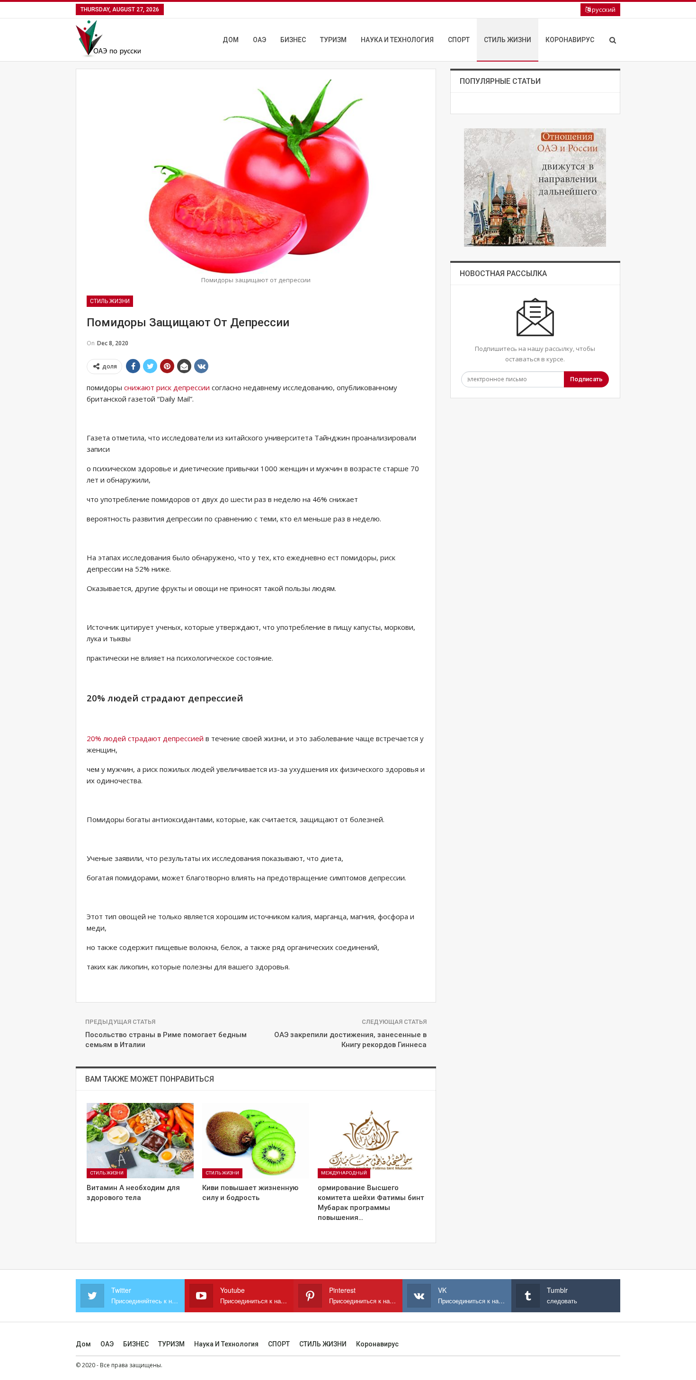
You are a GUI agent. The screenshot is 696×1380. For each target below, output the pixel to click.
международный (344, 1172)
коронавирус (569, 40)
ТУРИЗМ (333, 40)
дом (231, 40)
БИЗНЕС (293, 40)
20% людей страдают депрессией (145, 738)
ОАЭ (259, 40)
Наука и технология (397, 40)
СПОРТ (459, 40)
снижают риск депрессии (167, 387)
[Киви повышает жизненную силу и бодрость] (255, 1140)
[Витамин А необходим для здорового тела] (140, 1140)
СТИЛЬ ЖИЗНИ (507, 40)
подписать (586, 379)
